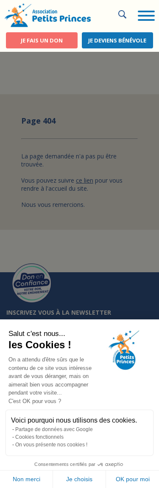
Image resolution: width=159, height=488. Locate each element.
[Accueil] (47, 14)
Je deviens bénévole (117, 40)
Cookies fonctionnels (39, 437)
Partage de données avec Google (54, 429)
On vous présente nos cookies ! (51, 445)
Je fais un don (42, 40)
